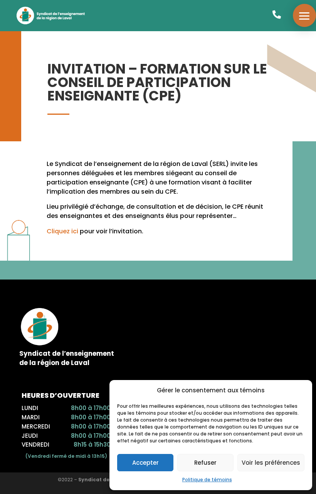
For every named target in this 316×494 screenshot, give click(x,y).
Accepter (145, 463)
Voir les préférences (271, 463)
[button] (304, 15)
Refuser (205, 463)
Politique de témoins (207, 479)
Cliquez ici (62, 231)
